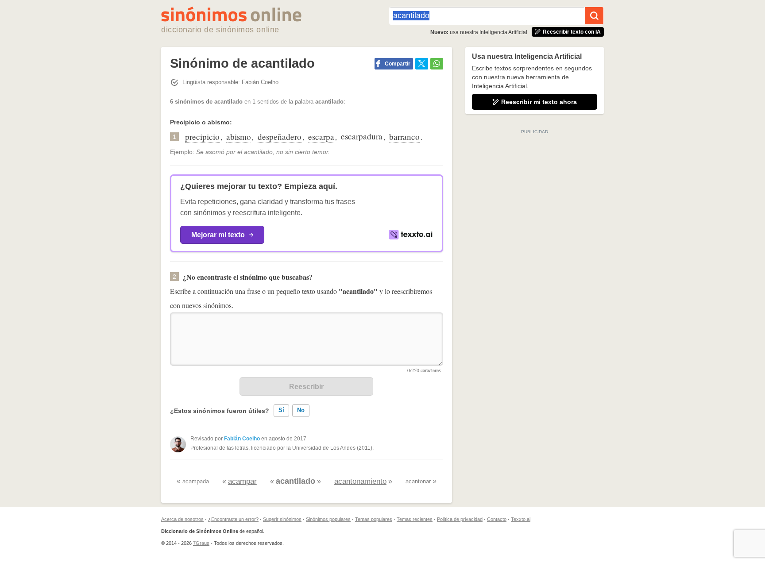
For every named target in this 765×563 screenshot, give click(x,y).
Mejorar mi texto (218, 235)
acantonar (418, 481)
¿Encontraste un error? (233, 519)
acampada (195, 481)
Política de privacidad (460, 519)
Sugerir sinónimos (282, 519)
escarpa (321, 136)
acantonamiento (360, 481)
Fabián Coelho (242, 439)
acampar (242, 481)
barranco (404, 136)
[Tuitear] (421, 63)
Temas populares (373, 519)
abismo (238, 136)
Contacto (496, 519)
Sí (281, 410)
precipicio (202, 136)
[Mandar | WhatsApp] (436, 63)
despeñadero (279, 136)
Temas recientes (415, 519)
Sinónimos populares (328, 519)
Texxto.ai (520, 519)
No (301, 410)
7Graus (201, 543)
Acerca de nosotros (182, 519)
